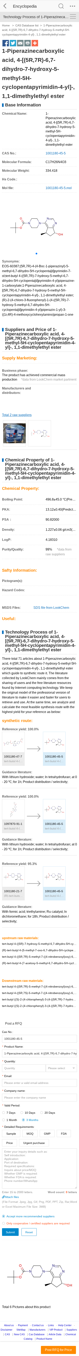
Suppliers (71, 1329)
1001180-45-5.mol (59, 188)
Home (6, 25)
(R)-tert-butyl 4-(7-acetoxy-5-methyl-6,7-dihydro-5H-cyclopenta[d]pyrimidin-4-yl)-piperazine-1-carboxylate (39, 963)
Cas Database (37, 1334)
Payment (23, 1325)
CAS (7, 1334)
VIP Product (55, 1329)
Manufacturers (37, 1329)
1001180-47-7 (13, 756)
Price (9, 1143)
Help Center (65, 1325)
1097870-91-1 (13, 824)
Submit (10, 1232)
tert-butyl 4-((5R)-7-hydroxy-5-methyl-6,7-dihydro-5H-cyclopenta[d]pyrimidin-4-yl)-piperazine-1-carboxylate (39, 943)
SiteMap (21, 1329)
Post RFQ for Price (58, 1350)
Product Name (44, 1338)
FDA (64, 1133)
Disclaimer (6, 1329)
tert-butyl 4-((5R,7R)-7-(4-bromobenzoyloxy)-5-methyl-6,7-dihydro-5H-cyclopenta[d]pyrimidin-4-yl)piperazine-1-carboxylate (13, 828)
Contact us (38, 1325)
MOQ (30, 1133)
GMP (47, 1133)
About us (9, 1325)
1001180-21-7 (13, 891)
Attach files (12, 1197)
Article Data (55, 1334)
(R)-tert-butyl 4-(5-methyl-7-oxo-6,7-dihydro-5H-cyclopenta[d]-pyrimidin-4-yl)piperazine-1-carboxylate (13, 896)
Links (51, 1325)
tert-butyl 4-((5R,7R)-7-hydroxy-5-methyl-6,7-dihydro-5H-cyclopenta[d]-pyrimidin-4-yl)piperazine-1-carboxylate (54, 761)
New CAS (19, 1334)
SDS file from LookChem (51, 607)
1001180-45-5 (54, 756)
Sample (11, 1133)
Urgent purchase (34, 1143)
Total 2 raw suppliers (17, 415)
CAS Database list (26, 25)
